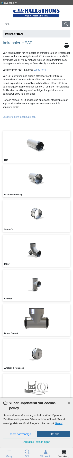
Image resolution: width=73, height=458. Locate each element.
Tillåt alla (53, 434)
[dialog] (36, 427)
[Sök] (66, 24)
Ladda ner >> (40, 69)
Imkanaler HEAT (14, 33)
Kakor (58, 423)
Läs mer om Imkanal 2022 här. (19, 116)
